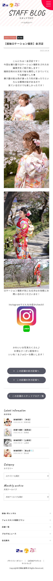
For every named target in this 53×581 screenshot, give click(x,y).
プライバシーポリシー (15, 561)
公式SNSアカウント (34, 561)
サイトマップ (26, 563)
